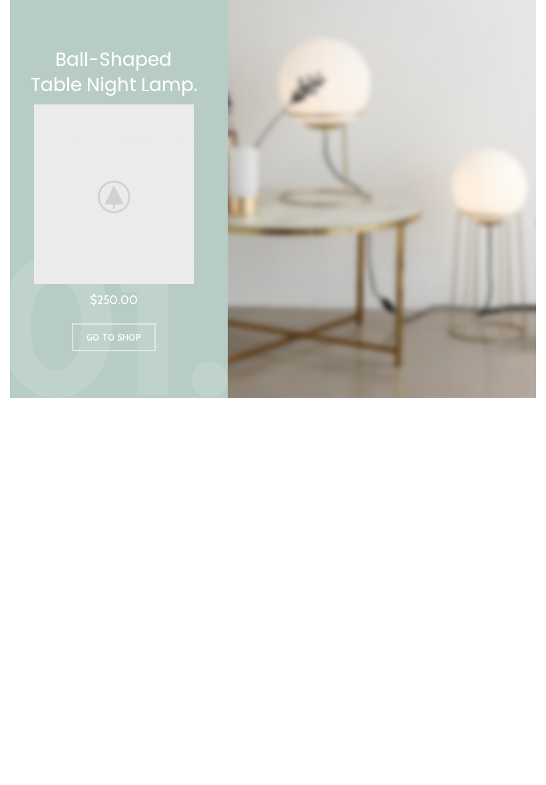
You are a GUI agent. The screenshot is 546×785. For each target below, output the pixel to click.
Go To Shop (114, 337)
